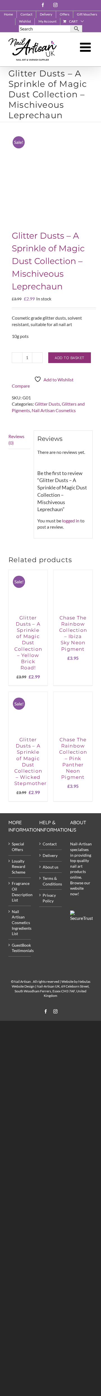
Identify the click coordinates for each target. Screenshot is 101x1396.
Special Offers (18, 846)
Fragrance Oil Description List (20, 891)
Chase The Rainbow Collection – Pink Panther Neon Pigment (73, 758)
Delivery (50, 855)
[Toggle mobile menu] (86, 47)
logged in (70, 520)
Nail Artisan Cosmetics (54, 410)
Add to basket (69, 357)
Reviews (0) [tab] (16, 439)
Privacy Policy (49, 898)
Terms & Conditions (51, 881)
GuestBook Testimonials (20, 948)
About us (50, 867)
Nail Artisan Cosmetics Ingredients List (20, 922)
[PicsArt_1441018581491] (50, 173)
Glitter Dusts (47, 403)
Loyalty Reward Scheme (18, 866)
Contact (50, 843)
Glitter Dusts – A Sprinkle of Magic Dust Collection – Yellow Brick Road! (28, 642)
